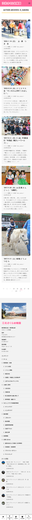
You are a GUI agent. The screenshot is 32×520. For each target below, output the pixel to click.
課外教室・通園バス (10, 399)
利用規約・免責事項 (10, 447)
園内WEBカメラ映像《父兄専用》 (14, 443)
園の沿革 (7, 432)
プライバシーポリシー (11, 450)
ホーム (5, 359)
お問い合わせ (7, 439)
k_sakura (24, 10)
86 (21, 288)
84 (14, 288)
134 (16, 291)
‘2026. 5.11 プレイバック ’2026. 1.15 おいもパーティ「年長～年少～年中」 (18, 473)
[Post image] (3, 462)
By (20, 46)
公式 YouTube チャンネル (12, 381)
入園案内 (16, 518)
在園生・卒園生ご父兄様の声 (12, 377)
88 (28, 288)
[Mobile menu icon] (29, 3)
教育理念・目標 (8, 363)
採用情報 (6, 436)
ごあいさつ (8, 417)
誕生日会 (7, 374)
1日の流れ (7, 388)
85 (17, 288)
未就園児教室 (9, 518)
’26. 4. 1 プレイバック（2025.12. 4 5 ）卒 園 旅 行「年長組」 (18, 496)
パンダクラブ (8, 410)
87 (24, 288)
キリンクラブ (8, 406)
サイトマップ (8, 454)
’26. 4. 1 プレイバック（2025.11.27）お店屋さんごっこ (18, 503)
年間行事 (7, 392)
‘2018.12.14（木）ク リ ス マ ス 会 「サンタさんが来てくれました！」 (15, 90)
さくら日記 (13, 46)
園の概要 (6, 414)
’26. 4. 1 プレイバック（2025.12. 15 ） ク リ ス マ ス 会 (18, 488)
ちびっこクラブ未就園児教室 (11, 403)
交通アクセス (8, 428)
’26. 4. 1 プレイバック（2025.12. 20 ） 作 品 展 (18, 480)
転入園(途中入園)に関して (12, 395)
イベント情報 (7, 46)
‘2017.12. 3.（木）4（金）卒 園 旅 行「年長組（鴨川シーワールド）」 (16, 140)
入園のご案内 (7, 385)
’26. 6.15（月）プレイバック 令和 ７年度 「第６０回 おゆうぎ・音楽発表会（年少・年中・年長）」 (18, 464)
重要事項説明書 (9, 425)
